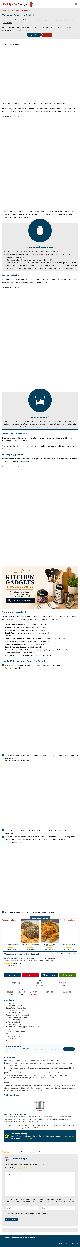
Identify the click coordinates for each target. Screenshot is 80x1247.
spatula (43, 254)
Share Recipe (68, 975)
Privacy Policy (7, 1237)
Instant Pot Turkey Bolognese (49, 944)
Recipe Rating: (10, 1168)
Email (44, 1208)
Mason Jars (47, 247)
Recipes (10, 11)
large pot (20, 263)
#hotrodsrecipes (26, 1138)
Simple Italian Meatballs (30, 944)
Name (8, 1208)
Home (4, 11)
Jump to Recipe (34, 35)
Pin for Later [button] (46, 35)
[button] (4, 963)
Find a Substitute (68, 1049)
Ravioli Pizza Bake (69, 944)
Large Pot (40, 1110)
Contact (32, 1237)
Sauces (17, 11)
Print (13, 975)
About (27, 1237)
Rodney (47, 20)
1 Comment (7, 23)
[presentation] (11, 931)
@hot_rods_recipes (67, 1136)
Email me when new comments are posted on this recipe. (27, 1214)
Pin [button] (32, 975)
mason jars (30, 251)
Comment (9, 1174)
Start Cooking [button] (50, 975)
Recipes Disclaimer (18, 1237)
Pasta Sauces (25, 11)
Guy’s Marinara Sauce (11, 944)
